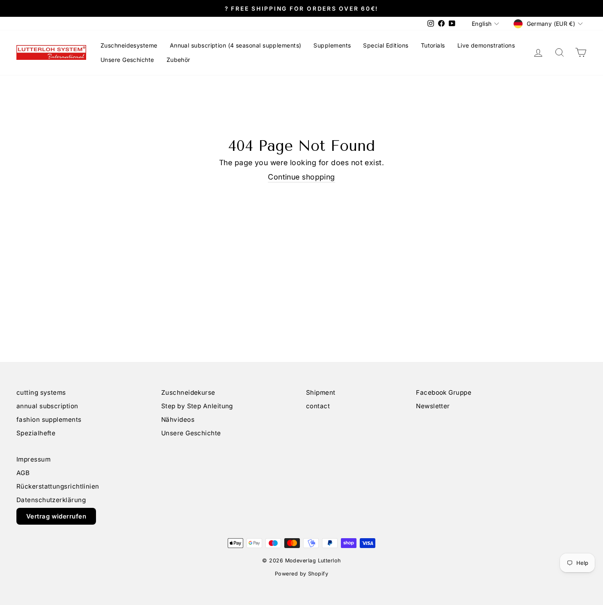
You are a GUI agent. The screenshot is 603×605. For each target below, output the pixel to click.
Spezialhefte (35, 433)
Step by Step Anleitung (197, 406)
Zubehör (178, 59)
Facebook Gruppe (443, 392)
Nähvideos (177, 419)
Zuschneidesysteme (129, 45)
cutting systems (41, 392)
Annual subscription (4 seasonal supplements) (236, 45)
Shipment (321, 392)
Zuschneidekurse (188, 392)
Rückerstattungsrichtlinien (57, 486)
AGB (23, 473)
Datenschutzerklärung (51, 500)
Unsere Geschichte (127, 59)
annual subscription (47, 406)
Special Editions (385, 45)
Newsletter (433, 406)
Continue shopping (301, 177)
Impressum (33, 459)
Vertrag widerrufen (56, 516)
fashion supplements (49, 419)
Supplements (332, 45)
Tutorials (433, 45)
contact (318, 406)
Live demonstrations (486, 45)
